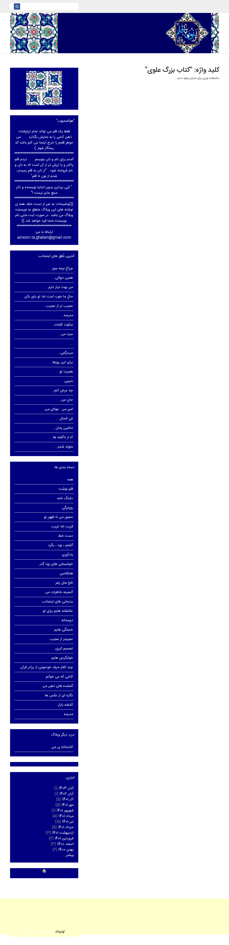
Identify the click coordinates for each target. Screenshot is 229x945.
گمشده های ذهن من (58, 686)
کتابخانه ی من (62, 747)
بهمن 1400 (66, 850)
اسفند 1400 (65, 844)
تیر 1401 (68, 822)
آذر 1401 (68, 799)
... (71, 344)
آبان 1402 (66, 794)
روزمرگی (67, 508)
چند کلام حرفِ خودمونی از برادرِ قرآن (46, 667)
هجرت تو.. (65, 372)
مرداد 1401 (66, 816)
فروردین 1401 (64, 839)
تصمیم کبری (64, 649)
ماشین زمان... (62, 428)
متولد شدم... (63, 447)
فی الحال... (64, 419)
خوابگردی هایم (62, 658)
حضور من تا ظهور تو (58, 517)
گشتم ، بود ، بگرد (60, 545)
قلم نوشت (66, 489)
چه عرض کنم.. (62, 390)
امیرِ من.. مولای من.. (58, 409)
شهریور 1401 (65, 811)
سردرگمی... (65, 353)
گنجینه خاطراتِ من (59, 592)
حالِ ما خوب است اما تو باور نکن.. (47, 297)
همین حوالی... (62, 278)
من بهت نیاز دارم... (59, 287)
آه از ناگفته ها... (61, 437)
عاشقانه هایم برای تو (58, 611)
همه (70, 480)
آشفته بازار (65, 705)
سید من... (65, 334)
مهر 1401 (67, 805)
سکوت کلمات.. (62, 325)
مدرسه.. (67, 315)
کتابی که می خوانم (59, 677)
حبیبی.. (67, 381)
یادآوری (67, 555)
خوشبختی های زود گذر (56, 564)
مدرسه (68, 714)
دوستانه (67, 620)
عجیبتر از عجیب (61, 639)
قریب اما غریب (62, 527)
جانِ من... (65, 400)
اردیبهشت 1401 (63, 833)
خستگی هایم (63, 630)
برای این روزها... (61, 362)
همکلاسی (66, 573)
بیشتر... (68, 855)
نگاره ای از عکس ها (59, 695)
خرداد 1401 (66, 827)
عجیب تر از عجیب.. (58, 306)
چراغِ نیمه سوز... (61, 268)
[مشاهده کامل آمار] (44, 871)
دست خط (65, 536)
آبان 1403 (66, 788)
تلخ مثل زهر (64, 583)
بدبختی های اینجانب (57, 602)
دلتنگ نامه (65, 498)
